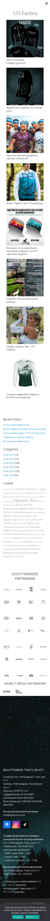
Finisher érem (32, 530)
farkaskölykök (8, 501)
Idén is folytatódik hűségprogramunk (15, 61)
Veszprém (24, 549)
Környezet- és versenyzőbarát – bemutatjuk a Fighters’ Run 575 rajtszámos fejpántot (22, 251)
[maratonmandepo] (6, 589)
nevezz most (28, 538)
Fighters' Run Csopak (31, 508)
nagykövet (17, 538)
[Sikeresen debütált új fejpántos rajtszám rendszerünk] (25, 134)
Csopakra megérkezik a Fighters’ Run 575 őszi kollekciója (22, 396)
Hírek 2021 (8, 454)
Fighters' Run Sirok (19, 523)
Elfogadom (17, 917)
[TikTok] (25, 824)
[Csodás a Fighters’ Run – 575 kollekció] (25, 325)
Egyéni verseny (21, 497)
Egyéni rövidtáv (9, 497)
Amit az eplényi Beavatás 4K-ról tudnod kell (24, 429)
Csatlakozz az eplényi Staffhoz (18, 437)
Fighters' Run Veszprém (27, 526)
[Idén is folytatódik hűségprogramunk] (25, 38)
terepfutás (7, 549)
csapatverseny (31, 493)
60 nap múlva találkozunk (16, 441)
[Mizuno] (31, 601)
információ (26, 534)
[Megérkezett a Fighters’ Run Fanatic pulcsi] (25, 86)
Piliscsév (27, 541)
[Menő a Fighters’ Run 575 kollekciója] (25, 182)
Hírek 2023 (8, 463)
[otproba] (31, 589)
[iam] (43, 589)
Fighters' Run (25, 500)
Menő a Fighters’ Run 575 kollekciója (24, 203)
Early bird (42, 493)
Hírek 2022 (8, 459)
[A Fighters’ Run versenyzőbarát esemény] (25, 277)
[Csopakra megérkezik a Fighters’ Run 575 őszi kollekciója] (25, 373)
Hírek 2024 (8, 467)
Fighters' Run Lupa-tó (14, 515)
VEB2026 (15, 549)
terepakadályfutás (31, 545)
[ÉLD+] (6, 601)
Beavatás (6, 493)
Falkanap (42, 497)
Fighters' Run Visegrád (14, 530)
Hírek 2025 (8, 471)
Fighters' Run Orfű (21, 519)
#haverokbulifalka (9, 489)
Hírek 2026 (8, 475)
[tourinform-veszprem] (43, 601)
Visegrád (7, 556)
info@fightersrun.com (14, 815)
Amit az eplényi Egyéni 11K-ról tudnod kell (24, 433)
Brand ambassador (17, 493)
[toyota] (18, 589)
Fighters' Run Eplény (14, 512)
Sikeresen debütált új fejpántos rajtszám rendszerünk (22, 157)
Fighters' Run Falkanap (35, 512)
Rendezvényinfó (38, 542)
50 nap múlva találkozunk (16, 424)
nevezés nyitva (17, 542)
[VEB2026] (18, 601)
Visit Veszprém (18, 556)
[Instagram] (16, 824)
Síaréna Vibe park (15, 545)
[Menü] (46, 3)
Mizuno (10, 538)
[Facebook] (7, 824)
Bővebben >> (32, 917)
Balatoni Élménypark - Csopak (31, 489)
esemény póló (33, 497)
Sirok (5, 545)
